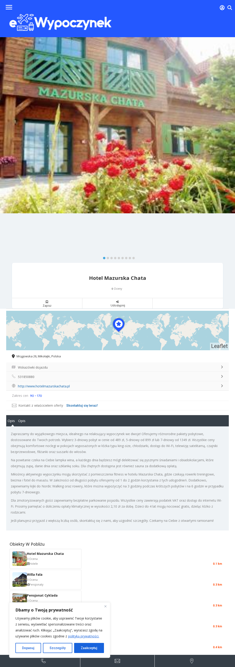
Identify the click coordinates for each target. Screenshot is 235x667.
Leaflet (219, 346)
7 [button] (125, 257)
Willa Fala (34, 574)
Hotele (33, 564)
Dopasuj (28, 648)
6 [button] (121, 257)
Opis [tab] (11, 420)
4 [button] (114, 257)
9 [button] (132, 257)
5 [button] (118, 257)
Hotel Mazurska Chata (45, 553)
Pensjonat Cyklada (42, 595)
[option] (117, 125)
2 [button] (107, 257)
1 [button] (103, 257)
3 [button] (110, 257)
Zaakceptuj (89, 648)
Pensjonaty (36, 584)
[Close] (105, 606)
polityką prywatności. (83, 636)
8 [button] (129, 257)
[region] (59, 630)
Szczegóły (58, 648)
